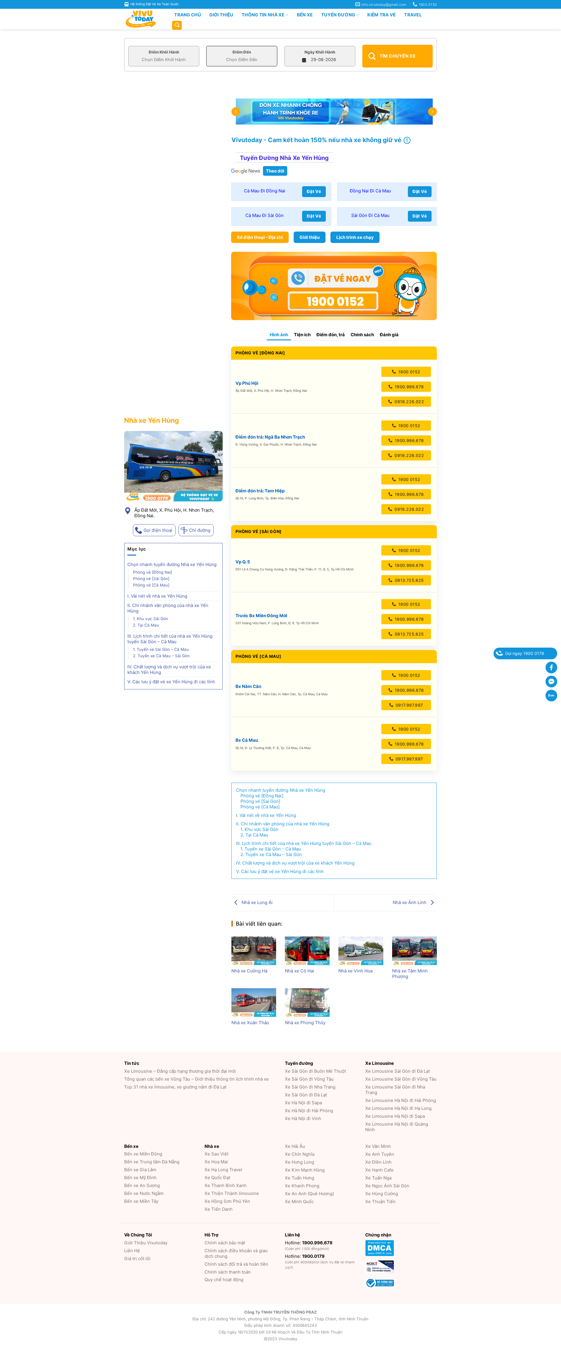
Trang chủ (187, 15)
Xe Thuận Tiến (380, 1201)
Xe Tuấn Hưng (299, 1178)
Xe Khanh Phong (302, 1185)
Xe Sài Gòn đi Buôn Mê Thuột (315, 1071)
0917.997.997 (408, 705)
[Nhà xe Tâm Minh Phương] (414, 950)
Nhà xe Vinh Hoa (355, 971)
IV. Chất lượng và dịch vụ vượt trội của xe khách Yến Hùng (169, 669)
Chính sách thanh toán (228, 1272)
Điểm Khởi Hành (164, 52)
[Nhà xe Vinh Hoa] (360, 950)
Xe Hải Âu (295, 1146)
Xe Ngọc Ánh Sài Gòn (387, 1185)
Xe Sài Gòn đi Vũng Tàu (309, 1079)
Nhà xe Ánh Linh (410, 902)
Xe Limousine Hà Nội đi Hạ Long (398, 1108)
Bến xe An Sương (142, 1185)
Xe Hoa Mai (216, 1162)
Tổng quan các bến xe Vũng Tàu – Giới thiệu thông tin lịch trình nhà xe (196, 1079)
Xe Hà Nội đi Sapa (303, 1102)
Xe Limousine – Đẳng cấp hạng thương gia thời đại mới (180, 1071)
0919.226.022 (408, 401)
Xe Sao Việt (216, 1154)
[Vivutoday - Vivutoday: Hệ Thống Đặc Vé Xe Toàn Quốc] (143, 19)
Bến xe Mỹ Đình (140, 1177)
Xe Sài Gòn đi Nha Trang (310, 1087)
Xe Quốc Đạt (217, 1177)
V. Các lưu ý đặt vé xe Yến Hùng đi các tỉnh (171, 681)
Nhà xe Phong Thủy (305, 1022)
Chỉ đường (199, 530)
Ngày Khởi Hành (319, 52)
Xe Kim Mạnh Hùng (305, 1170)
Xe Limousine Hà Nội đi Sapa (395, 1116)
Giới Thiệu (221, 15)
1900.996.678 (408, 386)
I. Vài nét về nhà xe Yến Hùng (157, 596)
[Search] (177, 25)
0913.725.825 (408, 580)
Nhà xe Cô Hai (299, 971)
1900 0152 (408, 371)
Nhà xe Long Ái (256, 902)
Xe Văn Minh (378, 1146)
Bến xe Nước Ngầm (144, 1193)
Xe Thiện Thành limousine (232, 1193)
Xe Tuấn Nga (378, 1178)
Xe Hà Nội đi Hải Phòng (309, 1110)
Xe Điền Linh (378, 1162)
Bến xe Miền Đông (143, 1154)
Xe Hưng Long (299, 1162)
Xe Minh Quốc (299, 1201)
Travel (413, 15)
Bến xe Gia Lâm (140, 1169)
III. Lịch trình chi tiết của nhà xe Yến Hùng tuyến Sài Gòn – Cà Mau (169, 638)
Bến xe (305, 15)
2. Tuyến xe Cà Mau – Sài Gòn (161, 655)
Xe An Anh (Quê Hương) (309, 1193)
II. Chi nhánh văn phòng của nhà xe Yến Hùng (167, 608)
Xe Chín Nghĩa (299, 1154)
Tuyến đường (338, 15)
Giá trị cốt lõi (137, 1258)
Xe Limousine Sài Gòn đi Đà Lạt (397, 1071)
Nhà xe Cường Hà (249, 971)
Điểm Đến (242, 52)
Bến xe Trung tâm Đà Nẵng (151, 1162)
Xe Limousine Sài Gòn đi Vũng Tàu (401, 1079)
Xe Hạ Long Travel (223, 1169)
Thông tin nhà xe (263, 15)
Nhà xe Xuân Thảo (250, 1022)
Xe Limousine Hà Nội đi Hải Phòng (400, 1100)
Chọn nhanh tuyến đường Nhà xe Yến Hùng (172, 564)
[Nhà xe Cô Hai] (307, 950)
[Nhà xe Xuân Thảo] (253, 1002)
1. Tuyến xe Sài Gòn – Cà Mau (161, 649)
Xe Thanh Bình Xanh (226, 1185)
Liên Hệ (132, 1250)
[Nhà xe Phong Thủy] (307, 1002)
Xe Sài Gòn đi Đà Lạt (306, 1095)
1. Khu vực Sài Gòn (150, 618)
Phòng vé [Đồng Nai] (152, 572)
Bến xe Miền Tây (141, 1201)
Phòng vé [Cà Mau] (151, 585)
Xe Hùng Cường (381, 1193)
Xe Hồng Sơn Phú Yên (227, 1201)
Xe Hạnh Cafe (379, 1170)
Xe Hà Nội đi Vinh (303, 1118)
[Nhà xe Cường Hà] (253, 950)
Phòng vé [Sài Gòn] (151, 578)
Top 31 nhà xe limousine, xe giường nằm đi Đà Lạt (175, 1087)
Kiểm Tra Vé (381, 15)
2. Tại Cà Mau (146, 625)
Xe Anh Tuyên (379, 1154)
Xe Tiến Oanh (219, 1209)
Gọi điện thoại (157, 530)
